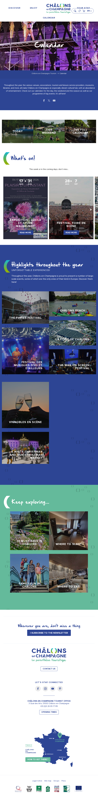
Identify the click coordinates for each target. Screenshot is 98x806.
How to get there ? (37, 759)
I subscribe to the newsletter (49, 632)
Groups (56, 781)
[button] (76, 9)
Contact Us (49, 669)
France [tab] (28, 745)
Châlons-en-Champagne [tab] (30, 751)
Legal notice (37, 781)
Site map (47, 781)
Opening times (49, 712)
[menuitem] (14, 8)
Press (64, 781)
